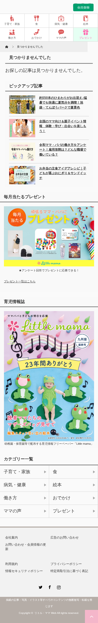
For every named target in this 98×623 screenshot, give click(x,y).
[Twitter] (40, 586)
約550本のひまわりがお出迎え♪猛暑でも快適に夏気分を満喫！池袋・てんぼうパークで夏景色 (63, 102)
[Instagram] (58, 586)
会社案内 (11, 537)
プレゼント (85, 37)
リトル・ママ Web (45, 612)
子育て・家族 (12, 23)
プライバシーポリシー (66, 564)
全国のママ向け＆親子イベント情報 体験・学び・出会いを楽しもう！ (62, 126)
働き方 (12, 37)
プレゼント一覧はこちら (20, 281)
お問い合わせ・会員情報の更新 (25, 547)
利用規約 (11, 564)
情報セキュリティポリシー (24, 571)
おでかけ (36, 37)
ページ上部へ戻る (91, 616)
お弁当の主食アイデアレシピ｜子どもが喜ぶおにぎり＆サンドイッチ (62, 173)
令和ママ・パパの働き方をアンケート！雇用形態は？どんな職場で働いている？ (62, 149)
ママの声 (61, 37)
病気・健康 (61, 23)
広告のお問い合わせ (64, 537)
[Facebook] (49, 586)
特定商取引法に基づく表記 (69, 571)
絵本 (85, 23)
